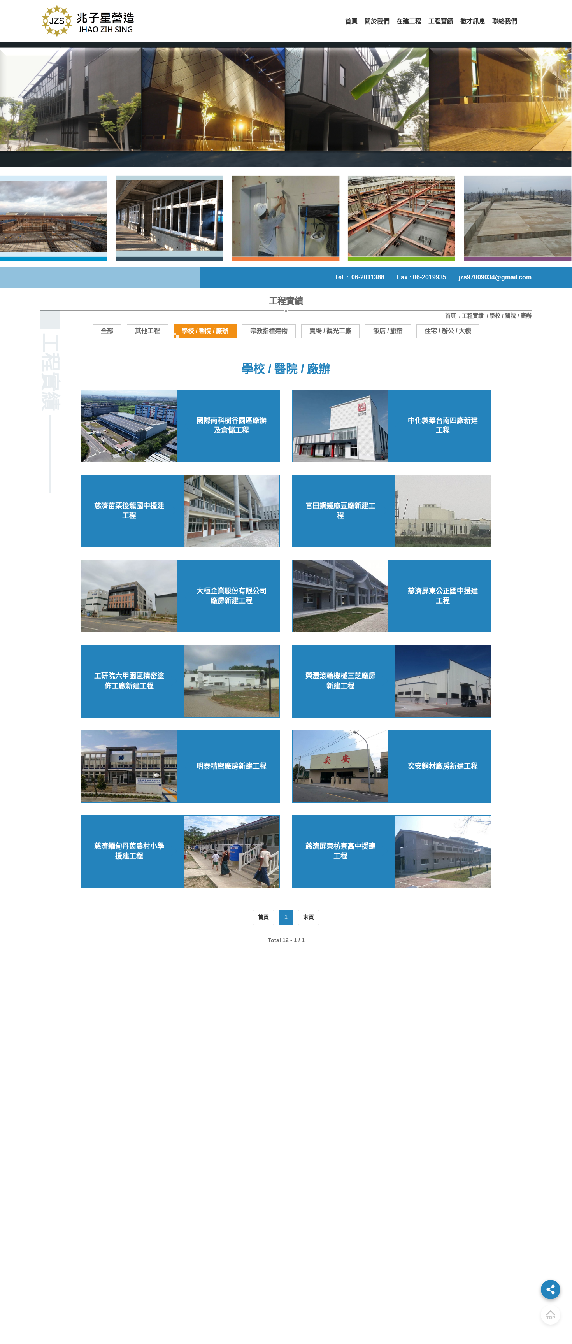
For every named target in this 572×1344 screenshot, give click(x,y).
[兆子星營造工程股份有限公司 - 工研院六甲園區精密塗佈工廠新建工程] (231, 681)
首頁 (451, 315)
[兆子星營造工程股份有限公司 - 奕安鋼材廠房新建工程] (340, 766)
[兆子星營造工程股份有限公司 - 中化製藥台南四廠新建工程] (340, 426)
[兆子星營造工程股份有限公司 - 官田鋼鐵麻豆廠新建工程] (442, 511)
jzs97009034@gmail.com (495, 277)
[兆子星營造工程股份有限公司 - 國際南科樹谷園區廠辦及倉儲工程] (129, 426)
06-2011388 (367, 277)
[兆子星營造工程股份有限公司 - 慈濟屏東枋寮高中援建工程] (442, 852)
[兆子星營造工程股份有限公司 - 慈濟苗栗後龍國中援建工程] (231, 511)
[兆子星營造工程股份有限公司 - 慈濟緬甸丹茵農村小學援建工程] (231, 852)
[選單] (550, 1289)
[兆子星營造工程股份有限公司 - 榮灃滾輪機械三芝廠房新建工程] (442, 681)
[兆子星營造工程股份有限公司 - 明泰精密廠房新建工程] (129, 766)
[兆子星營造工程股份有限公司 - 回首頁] (89, 21)
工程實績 (473, 315)
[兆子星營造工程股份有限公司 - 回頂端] (550, 1315)
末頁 (308, 917)
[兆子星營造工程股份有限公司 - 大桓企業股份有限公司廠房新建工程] (129, 596)
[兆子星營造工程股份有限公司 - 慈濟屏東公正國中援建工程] (340, 596)
